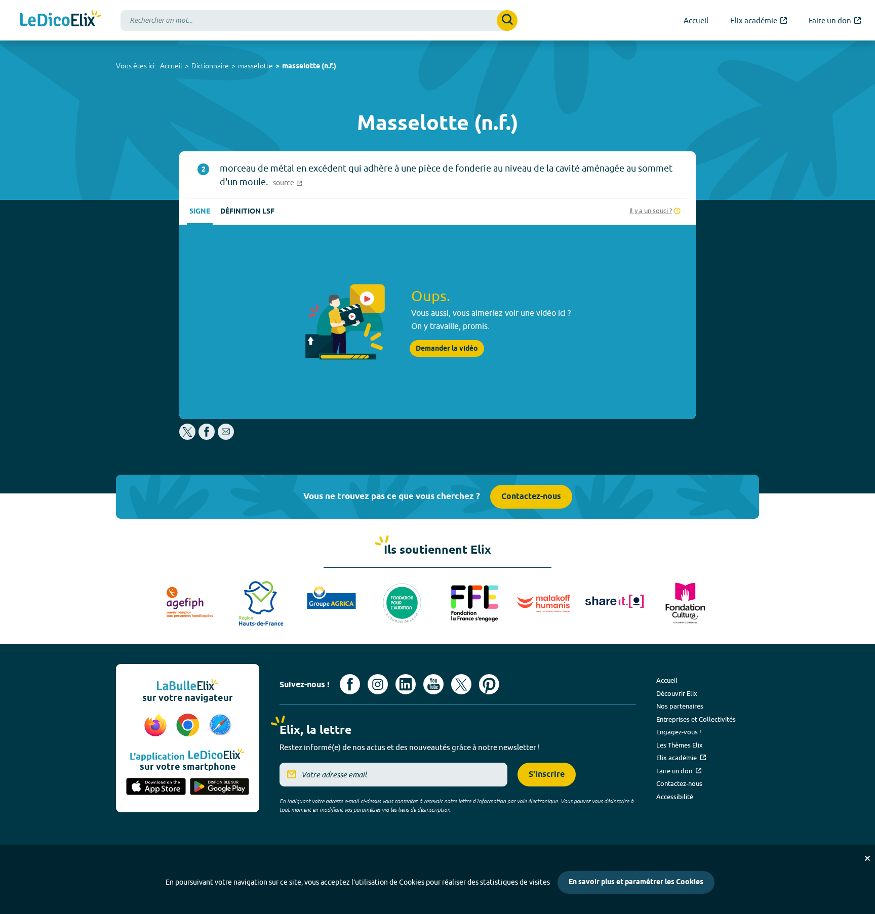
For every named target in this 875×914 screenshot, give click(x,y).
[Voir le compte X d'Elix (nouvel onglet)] (461, 684)
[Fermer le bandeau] (867, 858)
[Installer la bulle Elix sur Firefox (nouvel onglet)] (157, 726)
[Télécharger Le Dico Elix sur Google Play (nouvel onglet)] (220, 787)
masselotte (255, 66)
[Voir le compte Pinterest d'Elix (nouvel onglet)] (489, 684)
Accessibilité (674, 797)
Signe (199, 212)
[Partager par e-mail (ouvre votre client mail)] (225, 437)
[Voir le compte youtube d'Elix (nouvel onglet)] (433, 684)
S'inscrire (547, 774)
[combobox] (319, 20)
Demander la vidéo (447, 349)
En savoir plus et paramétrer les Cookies (636, 882)
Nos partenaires (679, 706)
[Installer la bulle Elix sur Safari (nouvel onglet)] (220, 726)
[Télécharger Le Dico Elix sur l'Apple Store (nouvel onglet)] (156, 787)
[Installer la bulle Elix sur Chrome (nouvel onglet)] (189, 726)
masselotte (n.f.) (309, 66)
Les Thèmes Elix (679, 745)
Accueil (171, 66)
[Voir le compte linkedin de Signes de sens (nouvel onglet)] (405, 684)
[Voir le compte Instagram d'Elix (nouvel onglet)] (378, 684)
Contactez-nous (531, 496)
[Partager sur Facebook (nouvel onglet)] (206, 437)
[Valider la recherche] (507, 20)
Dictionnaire (210, 66)
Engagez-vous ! (678, 732)
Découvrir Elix (676, 693)
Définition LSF (247, 212)
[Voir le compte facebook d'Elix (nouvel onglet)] (350, 684)
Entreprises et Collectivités (696, 719)
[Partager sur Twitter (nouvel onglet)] (188, 437)
